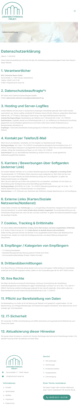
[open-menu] (74, 11)
